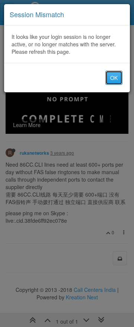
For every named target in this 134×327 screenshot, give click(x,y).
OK (114, 77)
